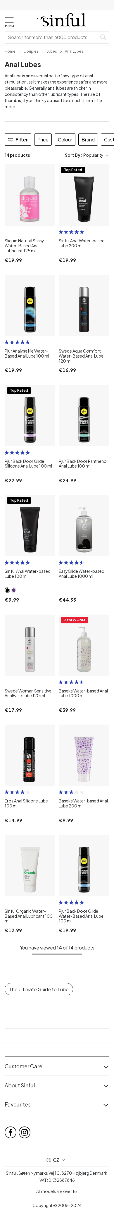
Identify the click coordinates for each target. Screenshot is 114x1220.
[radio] (61, 232)
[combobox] (52, 37)
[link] (10, 51)
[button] (9, 22)
